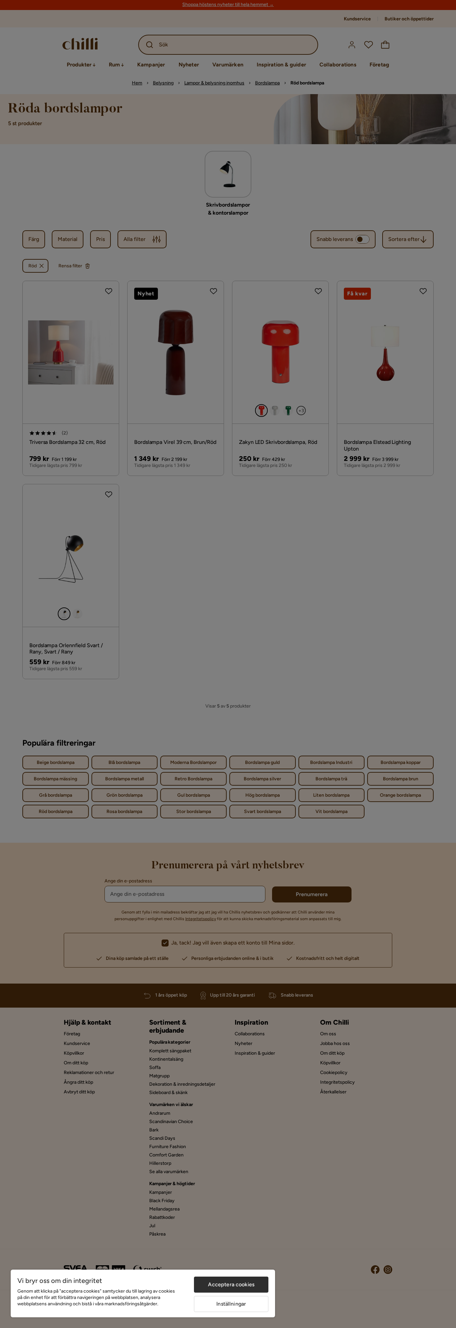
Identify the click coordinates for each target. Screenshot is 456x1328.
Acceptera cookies (231, 1284)
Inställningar (231, 1304)
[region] (143, 1293)
